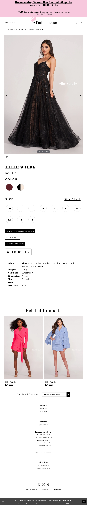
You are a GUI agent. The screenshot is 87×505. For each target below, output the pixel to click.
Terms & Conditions (31, 489)
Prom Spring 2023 (37, 30)
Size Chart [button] (72, 199)
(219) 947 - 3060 (43, 14)
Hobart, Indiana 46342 (43, 468)
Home (10, 30)
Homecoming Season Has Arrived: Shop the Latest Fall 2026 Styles (43, 4)
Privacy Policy (45, 489)
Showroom (43, 411)
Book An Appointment (15, 244)
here (67, 503)
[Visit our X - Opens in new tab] (43, 484)
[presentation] (23, 347)
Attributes (18, 252)
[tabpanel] (43, 94)
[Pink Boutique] (43, 21)
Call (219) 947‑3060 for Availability (20, 231)
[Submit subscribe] (68, 394)
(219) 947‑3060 (10, 23)
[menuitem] (10, 23)
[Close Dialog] (3, 501)
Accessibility (57, 489)
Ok (84, 502)
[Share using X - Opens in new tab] (7, 157)
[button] (77, 23)
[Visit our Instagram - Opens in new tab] (39, 484)
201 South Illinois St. (43, 465)
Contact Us (43, 408)
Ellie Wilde (21, 30)
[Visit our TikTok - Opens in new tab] (48, 484)
